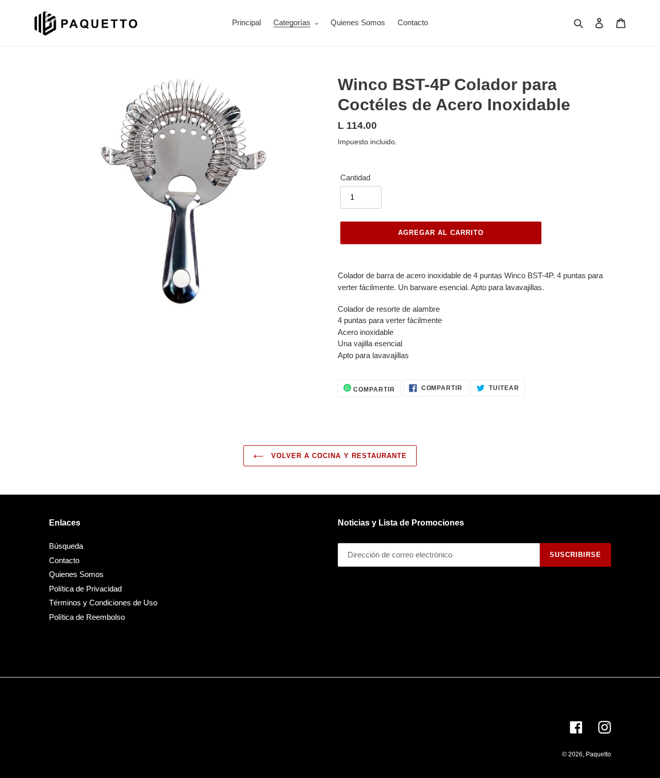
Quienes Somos (76, 574)
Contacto (64, 560)
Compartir (373, 389)
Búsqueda (66, 546)
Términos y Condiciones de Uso (103, 602)
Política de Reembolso (87, 617)
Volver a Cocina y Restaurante (338, 456)
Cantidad (355, 177)
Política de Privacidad (85, 588)
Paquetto (598, 754)
